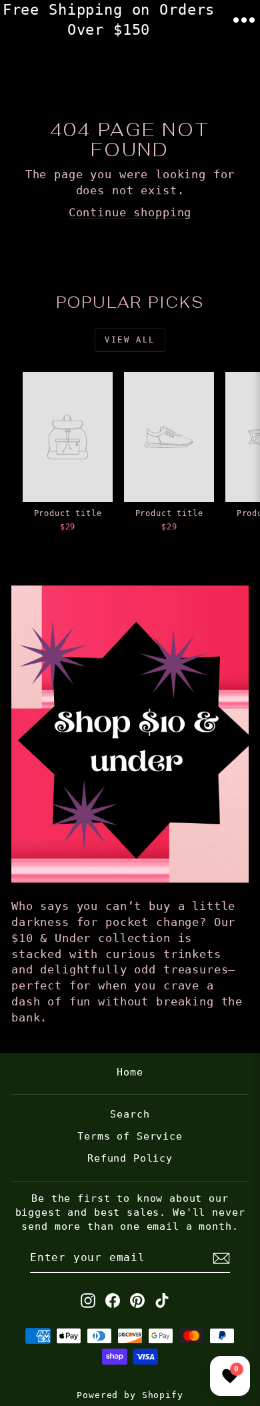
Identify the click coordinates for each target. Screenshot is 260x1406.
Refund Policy (130, 1158)
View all (130, 339)
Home (130, 1072)
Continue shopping (130, 212)
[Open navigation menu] (244, 20)
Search (129, 1114)
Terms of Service (130, 1136)
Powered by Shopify (130, 1395)
